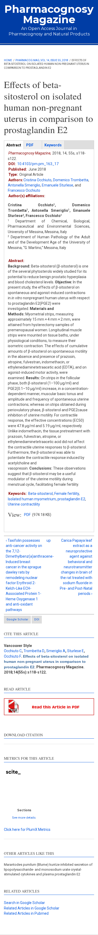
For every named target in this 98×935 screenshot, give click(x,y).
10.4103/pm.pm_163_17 (38, 164)
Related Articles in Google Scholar (31, 908)
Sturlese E (75, 651)
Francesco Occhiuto (24, 190)
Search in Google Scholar (24, 903)
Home (8, 60)
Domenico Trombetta (70, 180)
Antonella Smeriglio (24, 185)
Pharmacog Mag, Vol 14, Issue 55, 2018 (41, 60)
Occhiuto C (13, 651)
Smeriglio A (55, 651)
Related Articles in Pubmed (26, 913)
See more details (24, 817)
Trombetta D (34, 651)
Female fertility (66, 493)
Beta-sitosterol (40, 493)
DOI (36, 619)
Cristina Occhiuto (37, 180)
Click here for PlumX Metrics (27, 829)
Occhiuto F (12, 656)
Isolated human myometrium (32, 499)
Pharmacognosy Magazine (49, 14)
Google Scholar (17, 619)
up (48, 540)
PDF (27, 515)
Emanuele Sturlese (57, 185)
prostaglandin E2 (71, 499)
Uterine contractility (24, 504)
